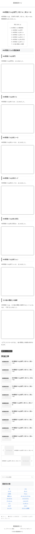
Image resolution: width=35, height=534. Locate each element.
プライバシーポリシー (26, 528)
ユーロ (9, 491)
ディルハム (9, 501)
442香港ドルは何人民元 (19, 39)
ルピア (9, 505)
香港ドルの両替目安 (7, 351)
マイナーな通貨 (25, 508)
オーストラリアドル (25, 496)
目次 (15, 24)
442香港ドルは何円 (17, 30)
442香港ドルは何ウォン (19, 41)
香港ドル (9, 496)
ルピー (25, 505)
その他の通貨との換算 (18, 44)
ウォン (25, 493)
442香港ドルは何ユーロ (19, 34)
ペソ (9, 503)
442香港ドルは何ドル (18, 32)
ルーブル (9, 508)
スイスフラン (25, 498)
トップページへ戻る (9, 528)
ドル (25, 488)
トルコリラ (25, 501)
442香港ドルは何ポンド (19, 37)
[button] (32, 477)
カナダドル (9, 498)
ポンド (25, 491)
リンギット (25, 503)
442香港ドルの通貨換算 (17, 27)
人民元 (9, 493)
